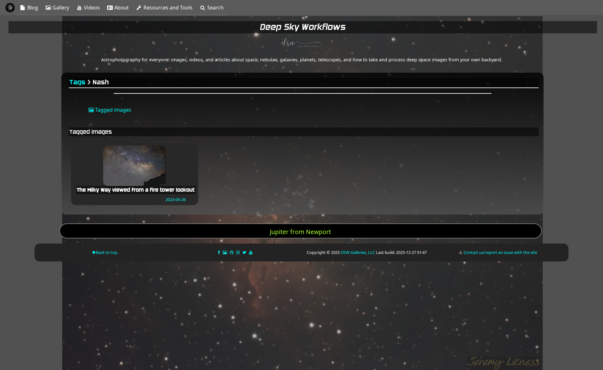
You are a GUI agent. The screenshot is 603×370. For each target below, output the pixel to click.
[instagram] (238, 252)
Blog (32, 7)
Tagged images (112, 109)
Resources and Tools (167, 7)
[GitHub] (232, 252)
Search (215, 7)
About (121, 7)
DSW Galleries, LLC (358, 252)
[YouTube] (251, 252)
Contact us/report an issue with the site (500, 252)
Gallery (60, 7)
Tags (78, 82)
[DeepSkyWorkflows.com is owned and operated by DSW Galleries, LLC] (301, 43)
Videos (91, 7)
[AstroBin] (225, 252)
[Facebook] (219, 252)
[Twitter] (244, 252)
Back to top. (107, 252)
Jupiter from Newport (300, 231)
